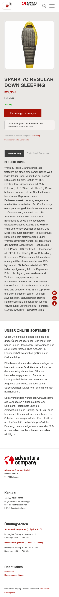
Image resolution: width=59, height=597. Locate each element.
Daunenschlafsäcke (11, 139)
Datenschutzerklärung (13, 574)
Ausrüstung (35, 135)
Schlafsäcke (24, 139)
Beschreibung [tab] (14, 153)
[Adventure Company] (29, 4)
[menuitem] (42, 6)
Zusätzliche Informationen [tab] (38, 153)
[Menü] (50, 6)
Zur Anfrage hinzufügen (23, 113)
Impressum (9, 571)
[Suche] (42, 6)
